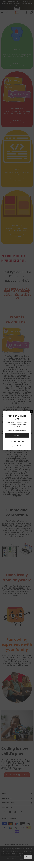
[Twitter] (23, 441)
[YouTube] (19, 441)
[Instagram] (15, 441)
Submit (17, 435)
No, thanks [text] (18, 446)
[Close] (31, 411)
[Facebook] (11, 441)
